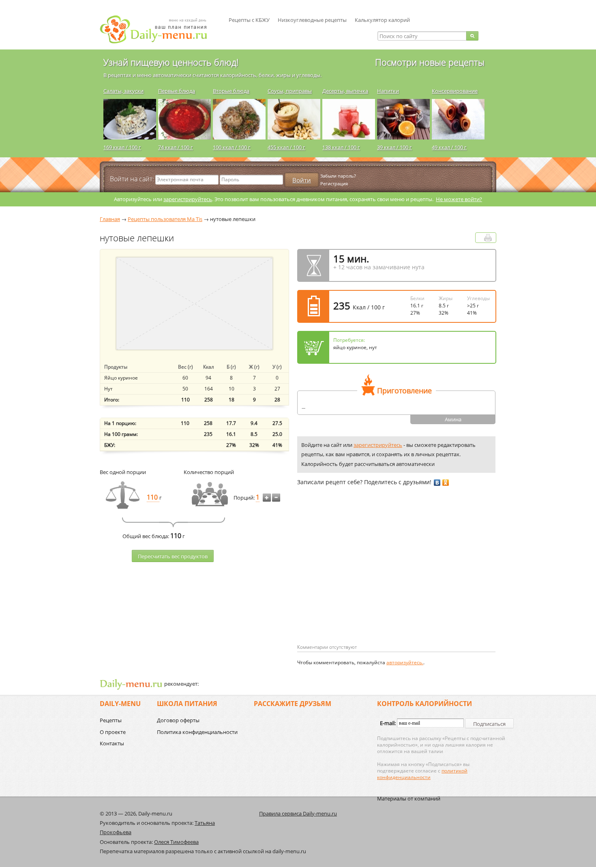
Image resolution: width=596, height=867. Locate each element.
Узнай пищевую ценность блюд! (170, 62)
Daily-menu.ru (158, 29)
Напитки (388, 90)
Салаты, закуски (123, 90)
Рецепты (111, 720)
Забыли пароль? (338, 176)
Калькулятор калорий (382, 20)
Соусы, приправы (290, 90)
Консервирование (455, 90)
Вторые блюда (231, 90)
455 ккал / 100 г (286, 147)
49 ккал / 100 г (449, 147)
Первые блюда (176, 90)
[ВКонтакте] (437, 482)
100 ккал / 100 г (232, 147)
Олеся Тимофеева (176, 842)
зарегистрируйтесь (187, 199)
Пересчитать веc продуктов (173, 556)
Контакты (112, 743)
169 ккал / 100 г (122, 147)
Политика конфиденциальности (197, 732)
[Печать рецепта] (488, 238)
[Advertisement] (365, 578)
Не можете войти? (459, 199)
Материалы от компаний (408, 798)
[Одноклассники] (446, 482)
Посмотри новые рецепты (430, 62)
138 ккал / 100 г (341, 147)
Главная (110, 219)
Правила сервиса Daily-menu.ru (298, 813)
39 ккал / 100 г (394, 147)
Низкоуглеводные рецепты (312, 20)
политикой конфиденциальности (422, 774)
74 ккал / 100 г (175, 147)
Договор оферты (178, 720)
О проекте (113, 732)
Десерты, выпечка (345, 90)
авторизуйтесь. (404, 662)
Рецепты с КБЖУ (249, 20)
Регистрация (334, 183)
